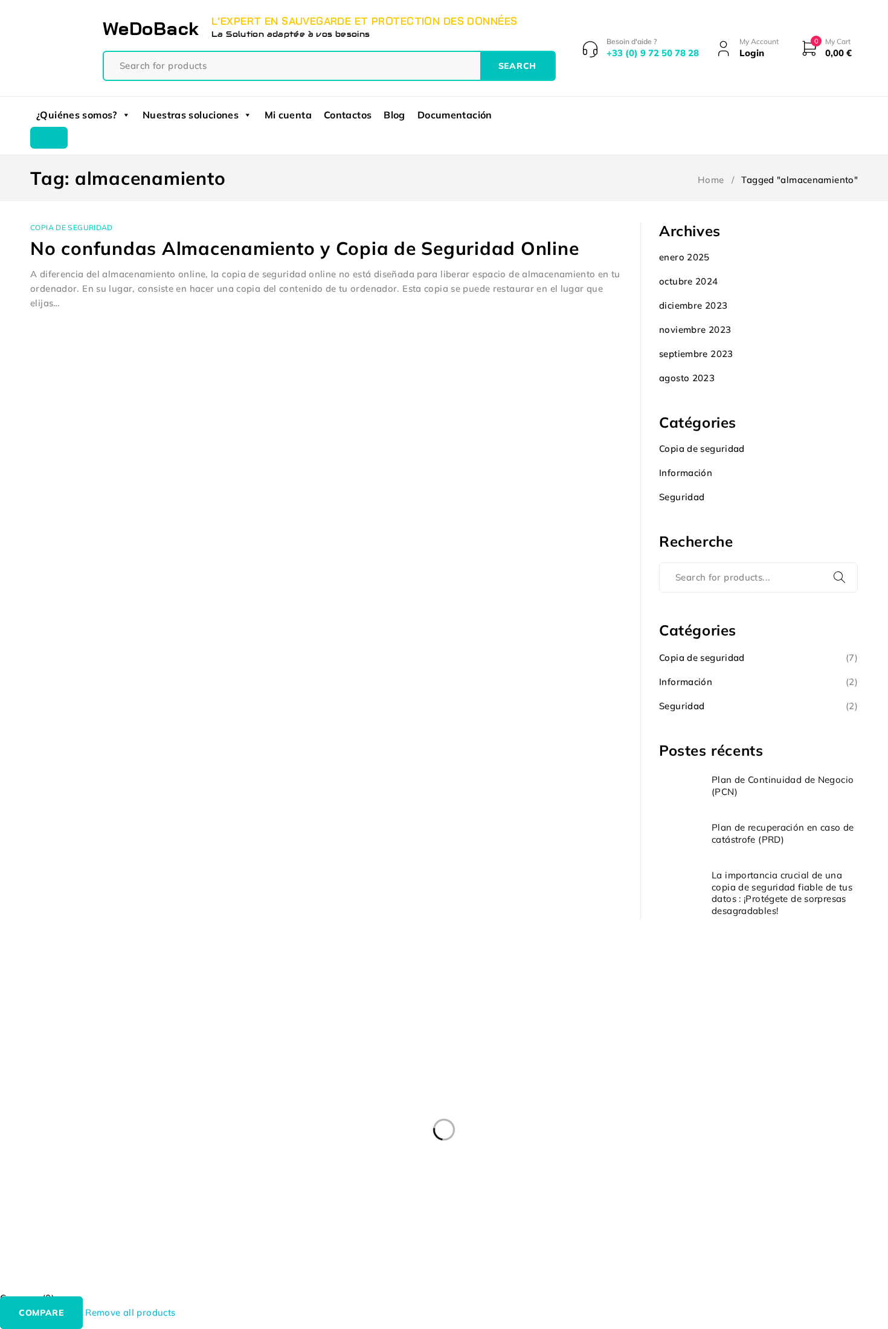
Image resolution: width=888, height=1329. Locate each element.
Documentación (454, 115)
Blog (394, 115)
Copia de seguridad (71, 227)
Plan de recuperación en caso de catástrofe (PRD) (783, 833)
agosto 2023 (687, 378)
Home (711, 179)
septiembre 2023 (696, 353)
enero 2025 (684, 257)
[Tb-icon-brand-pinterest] (119, 1207)
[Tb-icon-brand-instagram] (92, 1207)
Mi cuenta (288, 115)
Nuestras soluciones (191, 115)
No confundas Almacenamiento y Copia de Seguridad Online (304, 248)
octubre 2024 (688, 281)
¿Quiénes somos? (76, 115)
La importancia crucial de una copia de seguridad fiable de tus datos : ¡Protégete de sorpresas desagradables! (782, 892)
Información (685, 472)
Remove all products (130, 1312)
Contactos (348, 115)
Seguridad (681, 497)
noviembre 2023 (695, 329)
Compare (41, 1312)
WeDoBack (151, 28)
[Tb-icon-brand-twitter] (64, 1207)
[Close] (49, 138)
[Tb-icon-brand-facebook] (37, 1207)
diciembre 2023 (693, 305)
